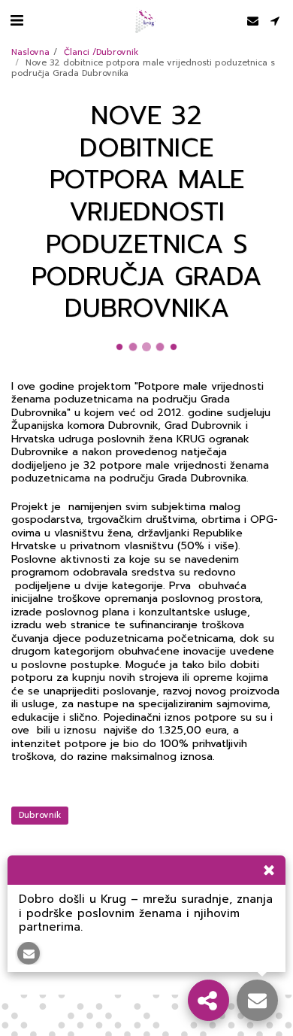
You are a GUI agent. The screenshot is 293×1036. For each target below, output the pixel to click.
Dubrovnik (40, 815)
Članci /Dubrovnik (101, 52)
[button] (16, 20)
